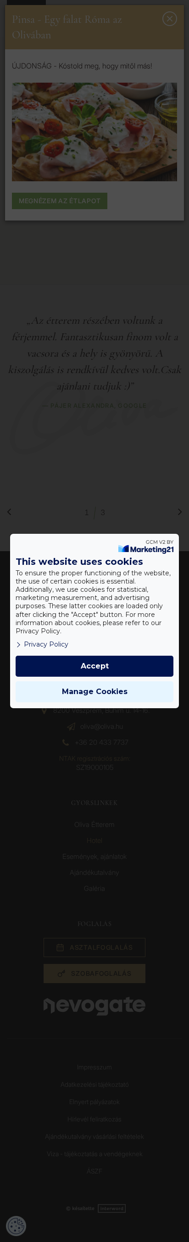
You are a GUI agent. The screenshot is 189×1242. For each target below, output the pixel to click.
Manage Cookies (95, 691)
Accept (95, 666)
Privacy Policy (46, 644)
